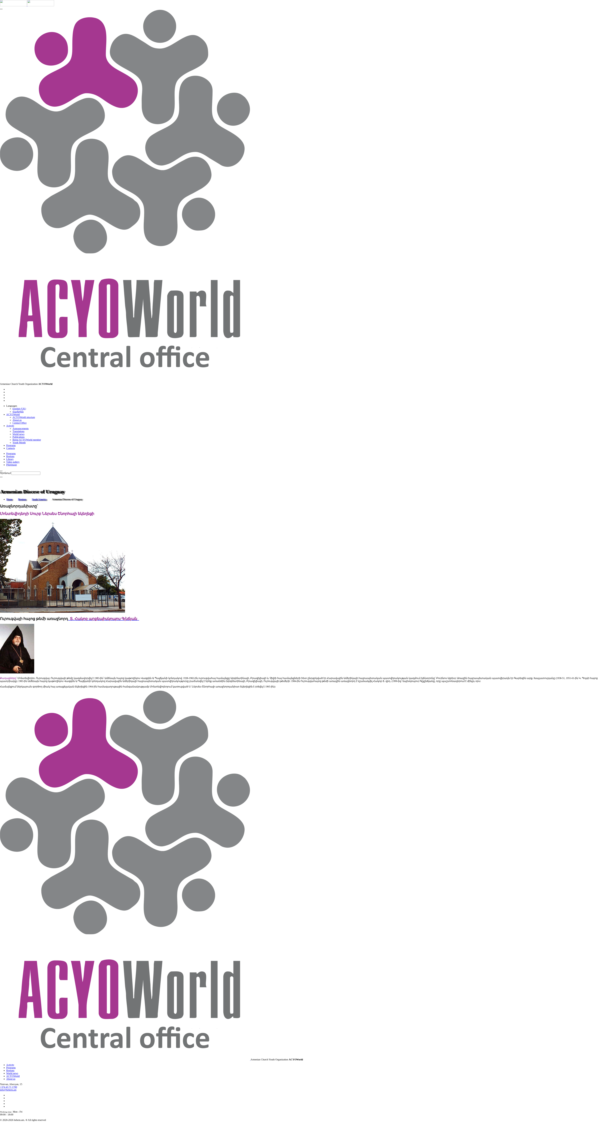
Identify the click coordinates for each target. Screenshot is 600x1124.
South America (39, 499)
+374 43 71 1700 (8, 1087)
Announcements (20, 428)
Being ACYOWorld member (26, 439)
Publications (18, 437)
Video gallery (13, 462)
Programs (11, 453)
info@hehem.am (8, 1090)
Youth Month (19, 442)
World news (18, 434)
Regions (10, 456)
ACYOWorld (13, 1076)
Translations (18, 431)
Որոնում (5, 473)
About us (17, 420)
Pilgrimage (11, 464)
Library (10, 459)
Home (9, 499)
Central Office (19, 423)
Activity (10, 1065)
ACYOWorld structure (23, 417)
